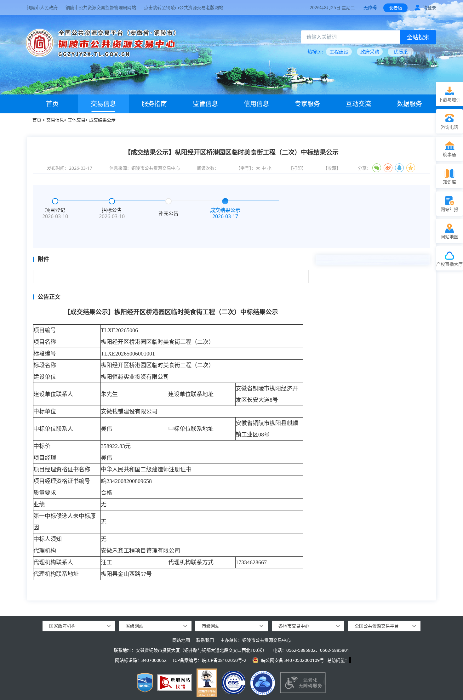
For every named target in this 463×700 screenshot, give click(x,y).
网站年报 (449, 209)
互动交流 (358, 104)
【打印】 (297, 168)
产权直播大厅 (449, 264)
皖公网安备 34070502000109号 (292, 660)
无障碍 (370, 7)
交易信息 (103, 104)
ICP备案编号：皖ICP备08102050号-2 (209, 660)
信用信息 (256, 104)
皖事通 (449, 154)
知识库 (449, 182)
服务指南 (154, 104)
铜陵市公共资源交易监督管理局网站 (101, 7)
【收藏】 (332, 168)
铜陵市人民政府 (42, 7)
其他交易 (76, 120)
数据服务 (409, 104)
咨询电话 (449, 127)
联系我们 (205, 640)
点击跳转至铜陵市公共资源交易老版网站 (183, 7)
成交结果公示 (102, 120)
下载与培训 (449, 100)
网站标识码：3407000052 (141, 660)
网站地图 (181, 640)
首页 (52, 104)
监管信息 (205, 104)
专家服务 (307, 104)
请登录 (429, 7)
